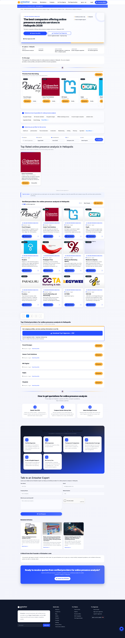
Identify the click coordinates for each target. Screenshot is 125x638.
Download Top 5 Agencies (60, 33)
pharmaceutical (33, 130)
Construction (53, 130)
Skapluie (102, 97)
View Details (28, 236)
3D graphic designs (50, 116)
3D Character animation (39, 116)
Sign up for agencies (98, 611)
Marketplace (43, 2)
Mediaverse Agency (91, 259)
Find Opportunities (72, 2)
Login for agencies (97, 613)
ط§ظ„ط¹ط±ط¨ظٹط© (96, 617)
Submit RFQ (99, 203)
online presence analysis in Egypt (42, 9)
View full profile (35, 348)
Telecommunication (43, 130)
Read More (45, 120)
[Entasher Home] (24, 2)
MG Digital (64, 97)
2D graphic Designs (27, 116)
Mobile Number (66, 490)
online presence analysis (29, 9)
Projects (57, 618)
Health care (25, 130)
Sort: (81, 203)
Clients (56, 616)
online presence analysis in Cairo (57, 9)
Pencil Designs (27, 97)
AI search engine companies (78, 116)
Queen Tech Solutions (48, 97)
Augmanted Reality (27, 120)
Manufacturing (61, 130)
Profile (34, 101)
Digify (82, 97)
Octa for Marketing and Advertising (50, 294)
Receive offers (77, 613)
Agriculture (82, 130)
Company (52, 2)
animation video (89, 116)
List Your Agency (62, 2)
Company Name (24, 490)
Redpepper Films (48, 259)
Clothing (68, 130)
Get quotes (98, 74)
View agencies (31, 6)
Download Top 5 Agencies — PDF (63, 333)
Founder (57, 620)
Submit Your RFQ (36, 33)
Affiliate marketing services (63, 116)
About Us (57, 609)
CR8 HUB (88, 294)
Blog (56, 613)
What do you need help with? (27, 498)
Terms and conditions (60, 626)
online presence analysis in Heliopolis (73, 9)
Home (22, 9)
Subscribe (46, 625)
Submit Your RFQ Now (63, 578)
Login (91, 2)
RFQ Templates (77, 616)
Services (34, 2)
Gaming (57, 622)
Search (99, 139)
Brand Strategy (37, 120)
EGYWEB (67, 294)
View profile (34, 183)
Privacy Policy (58, 624)
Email (64, 483)
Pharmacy (75, 130)
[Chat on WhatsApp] (122, 629)
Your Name (23, 483)
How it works (77, 609)
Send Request (42, 514)
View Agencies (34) (30, 38)
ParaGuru (24, 294)
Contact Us (57, 611)
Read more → (25, 546)
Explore (76, 611)
